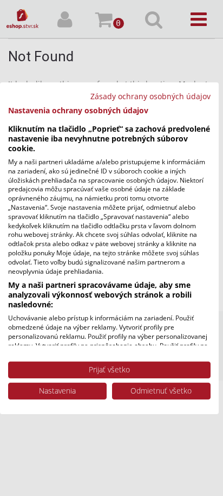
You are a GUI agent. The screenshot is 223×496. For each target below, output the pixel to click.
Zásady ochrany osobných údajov (150, 96)
